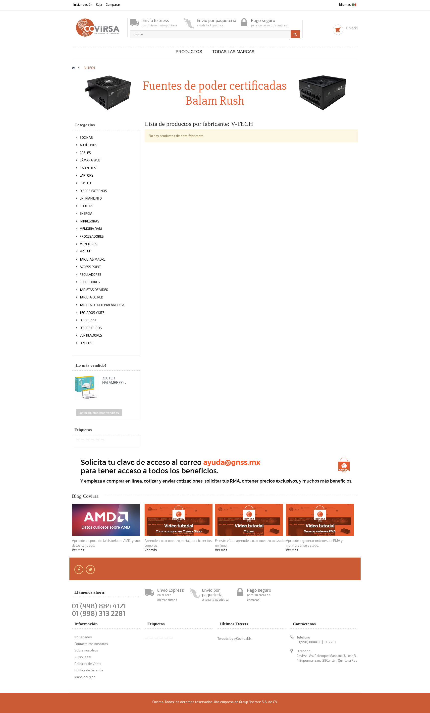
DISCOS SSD (89, 320)
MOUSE (85, 252)
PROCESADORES (92, 236)
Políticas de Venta (87, 664)
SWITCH (85, 183)
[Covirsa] (98, 27)
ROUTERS (86, 206)
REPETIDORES (90, 282)
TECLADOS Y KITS (92, 313)
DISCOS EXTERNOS (93, 191)
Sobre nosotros (86, 650)
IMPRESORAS (89, 221)
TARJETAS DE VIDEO (94, 290)
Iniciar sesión (83, 4)
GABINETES (88, 168)
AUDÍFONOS (88, 145)
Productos (189, 51)
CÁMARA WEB (90, 160)
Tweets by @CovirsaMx (234, 639)
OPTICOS (86, 343)
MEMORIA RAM (91, 229)
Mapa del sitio (85, 677)
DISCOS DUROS (91, 328)
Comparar (113, 4)
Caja (99, 4)
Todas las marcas (233, 51)
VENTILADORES (91, 335)
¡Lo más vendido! (90, 365)
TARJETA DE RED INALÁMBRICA (102, 305)
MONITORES (88, 244)
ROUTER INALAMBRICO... (114, 380)
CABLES (85, 153)
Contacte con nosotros (91, 644)
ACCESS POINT (90, 267)
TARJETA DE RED (91, 297)
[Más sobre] (77, 440)
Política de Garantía (88, 670)
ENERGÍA (86, 213)
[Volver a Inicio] (73, 68)
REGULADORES (90, 275)
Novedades (83, 637)
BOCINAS (86, 138)
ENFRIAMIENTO (91, 198)
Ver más (78, 550)
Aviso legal (82, 657)
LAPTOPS (86, 175)
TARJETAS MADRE (93, 259)
